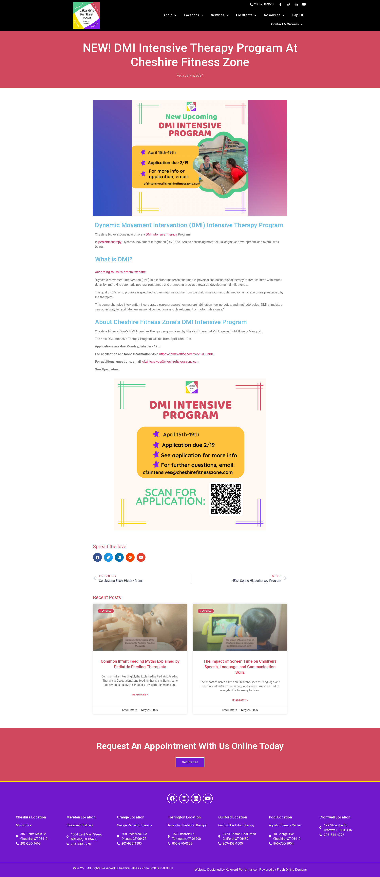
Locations (191, 15)
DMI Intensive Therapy (161, 234)
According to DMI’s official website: (121, 272)
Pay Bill (297, 15)
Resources (272, 15)
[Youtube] (208, 798)
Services (217, 15)
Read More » (140, 694)
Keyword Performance (241, 869)
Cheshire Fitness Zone (133, 868)
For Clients (244, 15)
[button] (97, 557)
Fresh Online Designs (292, 869)
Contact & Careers (285, 24)
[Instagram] (184, 798)
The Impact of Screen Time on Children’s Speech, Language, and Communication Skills (239, 667)
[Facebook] (172, 798)
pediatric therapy (109, 242)
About (167, 15)
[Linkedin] (196, 798)
